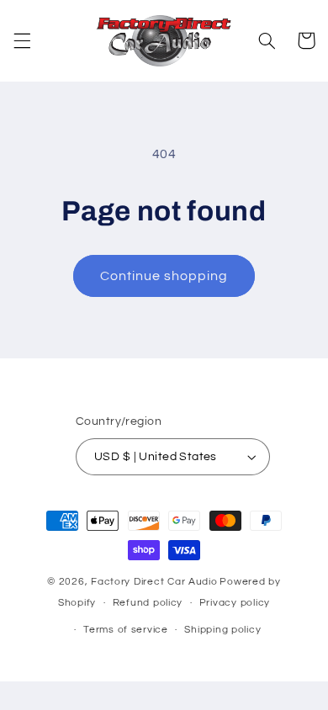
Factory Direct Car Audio (154, 581)
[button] (22, 40)
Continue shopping (164, 276)
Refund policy (148, 602)
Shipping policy (222, 629)
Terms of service (125, 629)
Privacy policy (234, 602)
